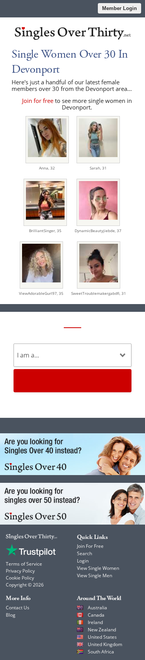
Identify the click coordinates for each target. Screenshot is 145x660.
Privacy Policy (20, 571)
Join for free (37, 100)
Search (84, 553)
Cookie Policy (20, 578)
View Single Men (94, 575)
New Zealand (102, 629)
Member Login (119, 8)
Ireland (95, 622)
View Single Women (98, 568)
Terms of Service (24, 564)
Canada (96, 615)
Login (83, 560)
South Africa (101, 651)
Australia (97, 607)
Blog (10, 615)
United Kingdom (105, 644)
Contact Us (17, 607)
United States (102, 637)
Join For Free (90, 546)
